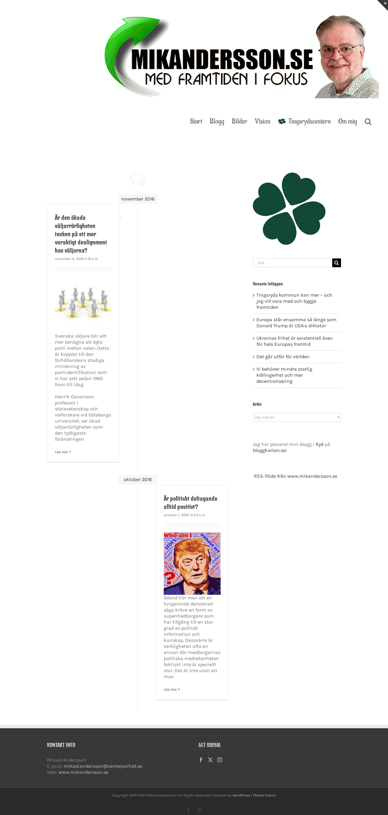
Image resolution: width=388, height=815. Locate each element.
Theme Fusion (264, 795)
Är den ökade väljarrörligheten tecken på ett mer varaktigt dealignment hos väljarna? (81, 234)
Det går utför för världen (282, 356)
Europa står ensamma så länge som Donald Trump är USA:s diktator (296, 322)
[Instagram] (219, 759)
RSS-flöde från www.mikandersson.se (295, 476)
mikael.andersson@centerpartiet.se (103, 766)
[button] (368, 121)
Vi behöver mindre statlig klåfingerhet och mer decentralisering (284, 375)
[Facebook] (201, 759)
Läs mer (61, 452)
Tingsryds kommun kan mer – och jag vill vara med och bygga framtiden (294, 301)
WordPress (241, 795)
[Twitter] (210, 759)
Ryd (319, 444)
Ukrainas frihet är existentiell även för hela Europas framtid (294, 341)
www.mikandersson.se (83, 772)
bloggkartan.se (269, 450)
